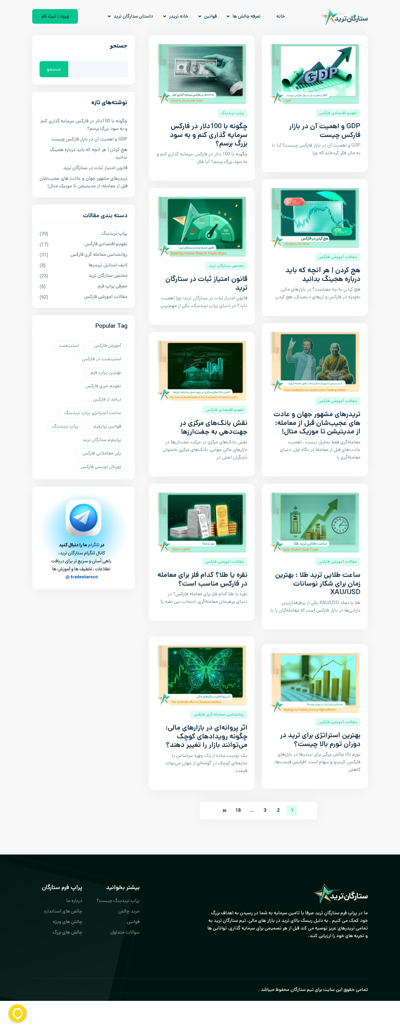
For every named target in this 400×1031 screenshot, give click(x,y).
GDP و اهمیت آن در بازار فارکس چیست (324, 130)
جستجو (118, 47)
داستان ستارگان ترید (133, 16)
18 (238, 810)
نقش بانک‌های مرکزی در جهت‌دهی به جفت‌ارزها (213, 427)
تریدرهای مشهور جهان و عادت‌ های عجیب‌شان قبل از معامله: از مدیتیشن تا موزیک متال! (316, 423)
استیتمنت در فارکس (101, 359)
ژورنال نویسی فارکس (101, 466)
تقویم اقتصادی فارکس (338, 113)
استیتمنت (69, 345)
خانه (280, 16)
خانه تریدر (178, 16)
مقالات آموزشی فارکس (337, 257)
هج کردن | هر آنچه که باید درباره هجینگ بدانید (323, 274)
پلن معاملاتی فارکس (101, 453)
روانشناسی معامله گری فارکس (219, 714)
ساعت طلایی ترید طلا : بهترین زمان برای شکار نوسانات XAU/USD (317, 583)
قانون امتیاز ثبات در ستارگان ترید (206, 283)
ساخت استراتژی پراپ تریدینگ (92, 412)
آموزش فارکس (107, 345)
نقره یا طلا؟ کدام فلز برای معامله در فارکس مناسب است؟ (202, 579)
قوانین (210, 16)
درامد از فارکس (107, 399)
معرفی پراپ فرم (112, 286)
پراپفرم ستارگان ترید (102, 439)
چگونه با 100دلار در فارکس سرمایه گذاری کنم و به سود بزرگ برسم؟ (208, 135)
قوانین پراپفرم (107, 426)
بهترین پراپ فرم (106, 372)
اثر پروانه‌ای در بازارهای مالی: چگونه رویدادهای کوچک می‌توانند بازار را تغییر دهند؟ (206, 736)
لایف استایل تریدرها (107, 265)
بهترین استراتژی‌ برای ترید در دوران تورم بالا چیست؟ (320, 739)
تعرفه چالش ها (247, 16)
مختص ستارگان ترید (226, 266)
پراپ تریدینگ (232, 113)
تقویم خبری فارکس (103, 385)
